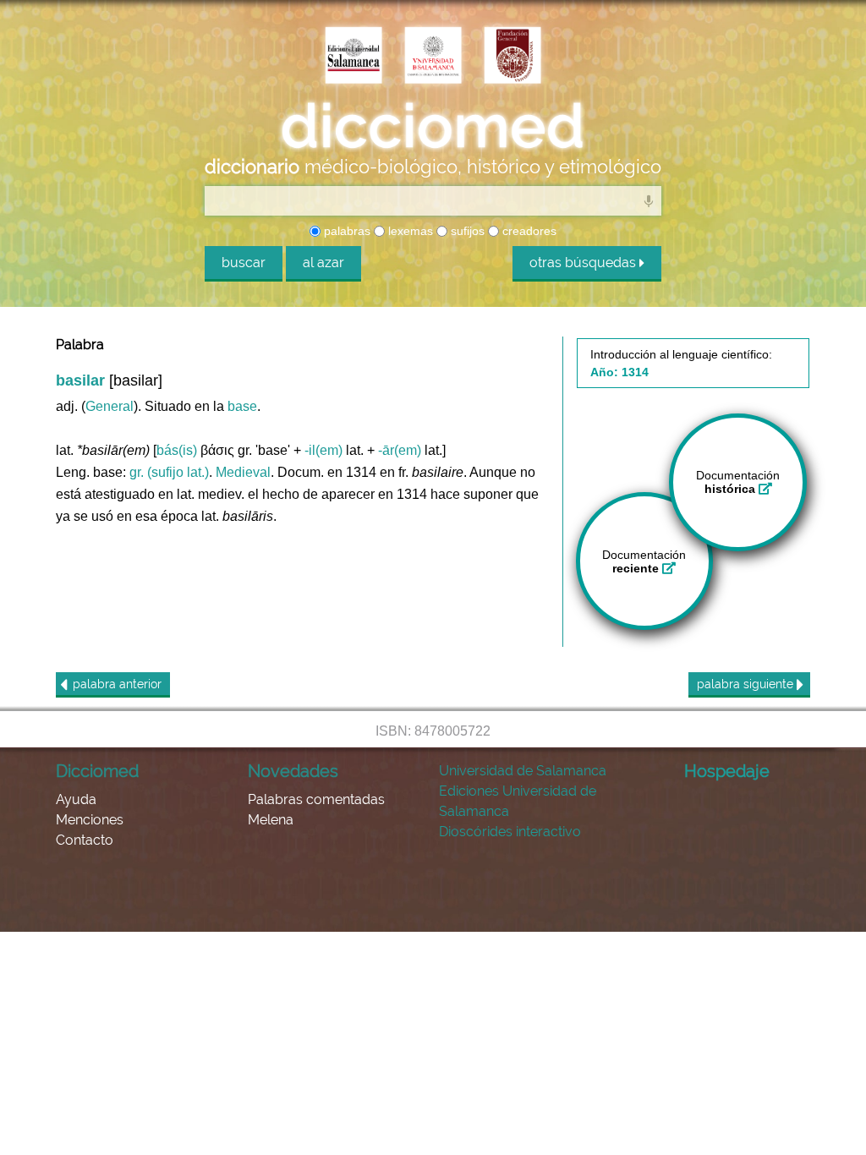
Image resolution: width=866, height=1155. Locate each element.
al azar (323, 263)
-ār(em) (399, 450)
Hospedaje (727, 771)
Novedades (293, 771)
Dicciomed (97, 771)
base (242, 406)
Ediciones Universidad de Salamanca (517, 801)
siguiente (747, 684)
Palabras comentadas (316, 799)
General (109, 406)
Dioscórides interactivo (510, 832)
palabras (345, 231)
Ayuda (76, 799)
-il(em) (323, 450)
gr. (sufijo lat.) (169, 472)
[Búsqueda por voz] (648, 200)
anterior (117, 684)
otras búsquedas (584, 263)
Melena (270, 820)
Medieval (243, 472)
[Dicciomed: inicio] (433, 126)
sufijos (466, 231)
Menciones (89, 820)
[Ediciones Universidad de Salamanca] (353, 56)
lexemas (409, 231)
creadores (527, 231)
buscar (244, 263)
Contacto (84, 840)
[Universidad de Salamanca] (433, 56)
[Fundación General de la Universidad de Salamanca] (512, 56)
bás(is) (176, 450)
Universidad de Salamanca (522, 771)
